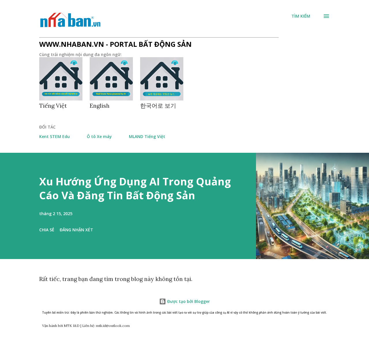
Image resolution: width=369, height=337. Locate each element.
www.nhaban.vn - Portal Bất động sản (115, 44)
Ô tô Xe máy (99, 136)
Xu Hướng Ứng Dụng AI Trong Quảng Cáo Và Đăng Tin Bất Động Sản (135, 188)
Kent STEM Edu (54, 136)
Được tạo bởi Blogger (188, 301)
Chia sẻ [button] (46, 229)
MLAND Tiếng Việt (147, 136)
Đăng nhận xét (76, 229)
